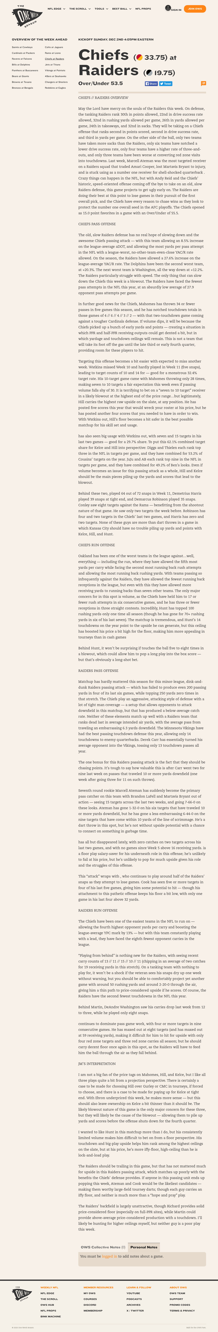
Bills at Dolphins (21, 64)
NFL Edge (54, 9)
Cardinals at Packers (23, 53)
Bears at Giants (20, 76)
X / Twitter (135, 1310)
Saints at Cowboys (22, 47)
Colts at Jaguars (54, 47)
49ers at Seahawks (55, 76)
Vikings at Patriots (55, 70)
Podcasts (134, 1299)
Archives (134, 1305)
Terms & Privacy (182, 1310)
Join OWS (195, 9)
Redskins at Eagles (55, 88)
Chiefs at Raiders (54, 59)
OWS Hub (47, 1305)
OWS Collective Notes (100, 1247)
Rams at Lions (53, 53)
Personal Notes (143, 1247)
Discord (90, 1305)
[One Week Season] (27, 9)
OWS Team (177, 1293)
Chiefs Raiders (127, 62)
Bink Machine (51, 1316)
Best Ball (119, 9)
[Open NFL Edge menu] (64, 9)
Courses (90, 1299)
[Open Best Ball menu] (130, 9)
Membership (93, 1310)
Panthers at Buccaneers (25, 70)
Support (176, 1299)
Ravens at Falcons (22, 59)
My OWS (90, 1293)
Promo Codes (180, 1305)
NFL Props (143, 9)
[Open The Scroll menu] (89, 9)
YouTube (133, 1293)
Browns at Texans (22, 82)
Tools (99, 9)
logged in (109, 1256)
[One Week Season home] (22, 1294)
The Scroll (78, 9)
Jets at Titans (52, 64)
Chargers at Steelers (56, 82)
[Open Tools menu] (107, 9)
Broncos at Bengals (22, 88)
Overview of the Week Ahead (39, 39)
